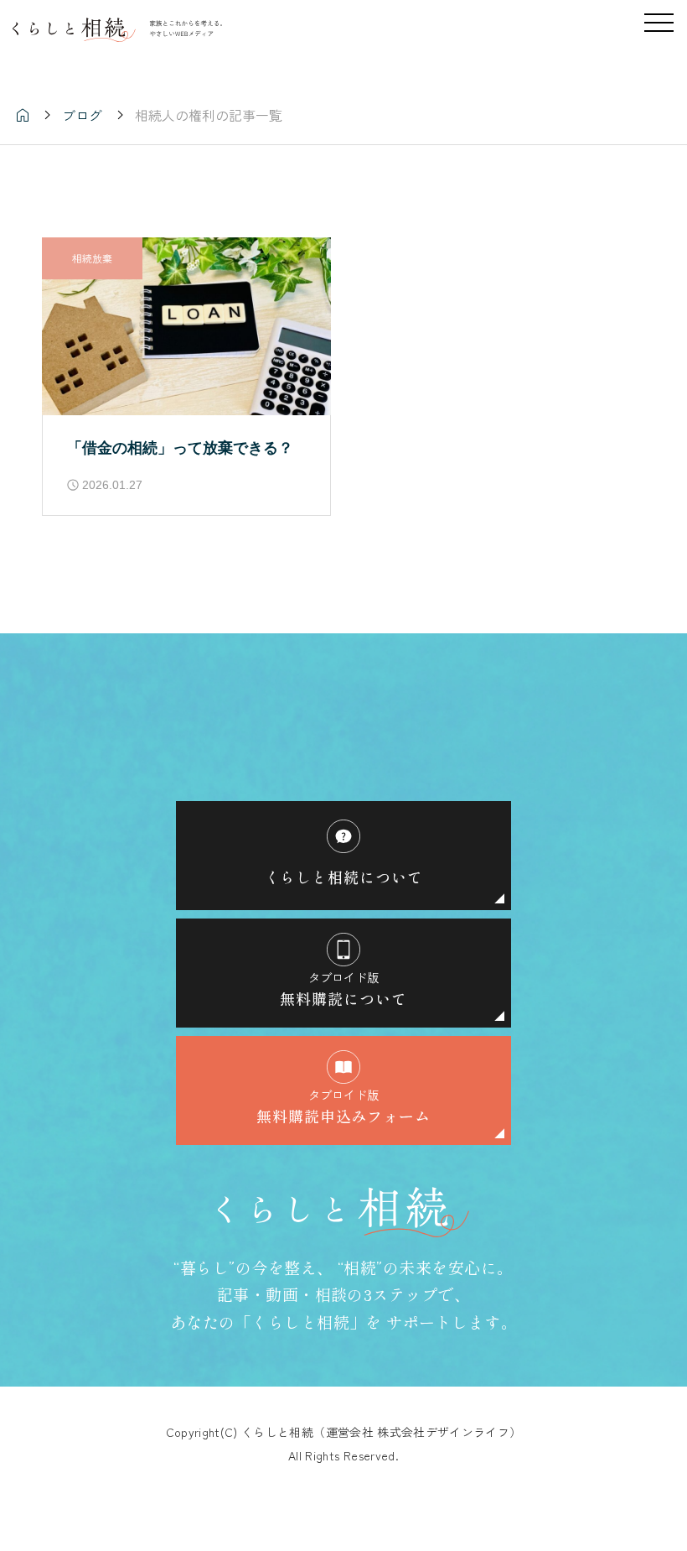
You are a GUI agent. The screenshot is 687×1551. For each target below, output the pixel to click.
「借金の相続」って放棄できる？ (180, 448)
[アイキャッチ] (186, 326)
